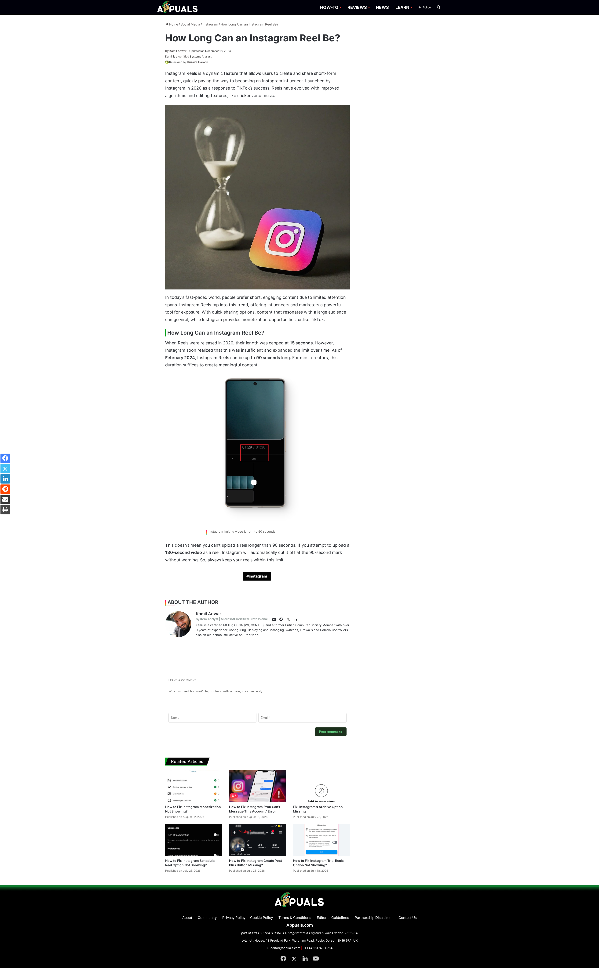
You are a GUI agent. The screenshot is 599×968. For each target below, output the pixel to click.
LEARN (402, 7)
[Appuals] (177, 7)
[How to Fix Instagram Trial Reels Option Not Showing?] (321, 840)
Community (207, 917)
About (187, 917)
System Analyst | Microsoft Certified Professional (231, 619)
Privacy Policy (233, 917)
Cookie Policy (261, 917)
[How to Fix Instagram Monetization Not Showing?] (193, 786)
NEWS (382, 7)
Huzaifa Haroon (197, 62)
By (167, 51)
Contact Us (407, 917)
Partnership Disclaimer (374, 917)
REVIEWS (357, 7)
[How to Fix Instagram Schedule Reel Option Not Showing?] (193, 840)
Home (173, 24)
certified (183, 56)
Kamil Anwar (175, 51)
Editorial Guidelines (333, 917)
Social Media (190, 24)
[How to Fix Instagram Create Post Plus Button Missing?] (257, 840)
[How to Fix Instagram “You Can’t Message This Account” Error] (257, 786)
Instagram (210, 24)
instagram (258, 576)
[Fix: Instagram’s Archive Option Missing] (321, 786)
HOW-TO (329, 7)
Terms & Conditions (294, 917)
